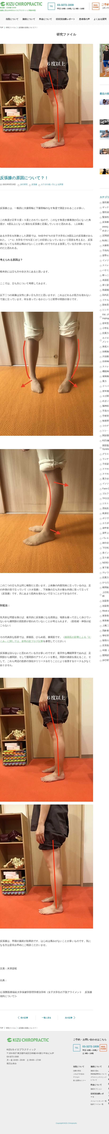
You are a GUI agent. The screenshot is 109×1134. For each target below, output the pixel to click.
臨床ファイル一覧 (97, 1104)
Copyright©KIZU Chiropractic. (66, 1123)
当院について (12, 19)
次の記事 (68, 1018)
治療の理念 (77, 1071)
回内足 (105, 295)
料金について (45, 19)
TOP (1, 27)
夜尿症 (105, 513)
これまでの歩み (78, 1074)
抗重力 (105, 577)
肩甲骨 (105, 528)
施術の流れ (95, 1071)
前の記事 (24, 1018)
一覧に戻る (46, 1018)
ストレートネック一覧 (99, 1101)
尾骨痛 (105, 620)
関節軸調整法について (99, 1074)
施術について (28, 19)
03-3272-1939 (65, 4)
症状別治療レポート (65, 19)
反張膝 (34, 184)
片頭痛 (105, 356)
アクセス (76, 1077)
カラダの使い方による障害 (52, 184)
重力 (104, 381)
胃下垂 (105, 567)
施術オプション (96, 1089)
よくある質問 (100, 19)
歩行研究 (24, 184)
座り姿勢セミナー (79, 1080)
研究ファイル (11, 27)
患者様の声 (84, 19)
